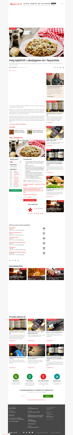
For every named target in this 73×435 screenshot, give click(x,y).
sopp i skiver (16, 177)
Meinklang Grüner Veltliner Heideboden (17, 252)
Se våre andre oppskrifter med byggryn (17, 124)
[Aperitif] (16, 4)
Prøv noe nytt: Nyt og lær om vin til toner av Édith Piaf (36, 358)
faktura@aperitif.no (50, 416)
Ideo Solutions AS (57, 432)
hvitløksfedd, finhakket (18, 172)
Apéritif (29, 197)
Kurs (39, 3)
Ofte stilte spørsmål (31, 423)
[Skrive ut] (63, 67)
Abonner (53, 3)
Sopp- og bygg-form (16, 137)
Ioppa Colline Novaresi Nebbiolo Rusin (17, 242)
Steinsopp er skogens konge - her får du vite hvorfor (54, 189)
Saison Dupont (12, 227)
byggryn (15, 171)
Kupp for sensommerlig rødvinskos (54, 332)
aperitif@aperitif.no (31, 420)
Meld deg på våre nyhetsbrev (33, 427)
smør (15, 175)
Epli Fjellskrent (12, 247)
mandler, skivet (16, 178)
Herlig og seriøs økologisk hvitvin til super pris (17, 358)
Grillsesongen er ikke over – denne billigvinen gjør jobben (54, 139)
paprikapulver (16, 181)
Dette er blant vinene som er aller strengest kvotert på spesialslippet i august (54, 164)
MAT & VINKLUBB (46, 3)
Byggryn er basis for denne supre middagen (19, 131)
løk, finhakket (16, 174)
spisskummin (16, 180)
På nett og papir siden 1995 (33, 408)
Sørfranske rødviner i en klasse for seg (54, 114)
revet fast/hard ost (17, 186)
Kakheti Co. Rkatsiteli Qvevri (15, 232)
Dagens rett (13, 70)
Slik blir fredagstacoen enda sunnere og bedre (38, 131)
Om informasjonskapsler (14, 421)
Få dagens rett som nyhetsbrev (30, 194)
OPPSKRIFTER (33, 3)
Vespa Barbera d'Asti (13, 237)
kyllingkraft (16, 183)
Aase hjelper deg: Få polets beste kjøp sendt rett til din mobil (54, 87)
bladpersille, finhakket (18, 184)
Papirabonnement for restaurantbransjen (35, 415)
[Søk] (62, 4)
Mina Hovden (11, 415)
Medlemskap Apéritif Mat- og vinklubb (35, 416)
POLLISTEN (26, 3)
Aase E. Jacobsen (13, 67)
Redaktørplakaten (20, 419)
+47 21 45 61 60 (33, 421)
